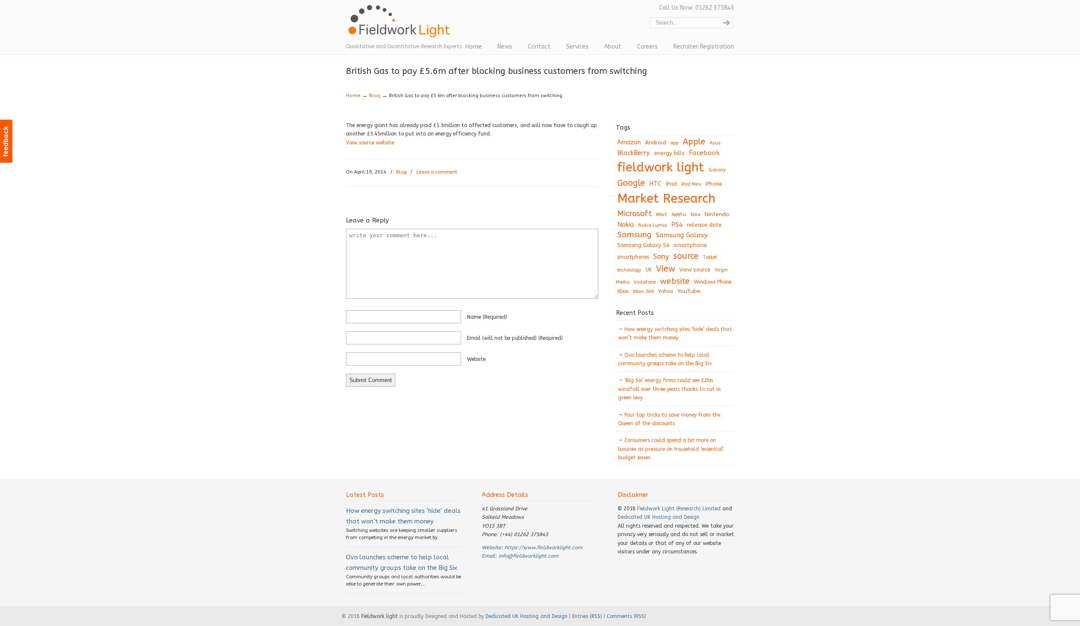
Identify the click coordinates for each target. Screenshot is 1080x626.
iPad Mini (691, 184)
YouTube (688, 291)
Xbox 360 (643, 291)
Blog (374, 95)
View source (694, 269)
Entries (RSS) (587, 616)
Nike (695, 214)
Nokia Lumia (652, 225)
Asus (715, 143)
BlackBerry (633, 153)
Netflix (679, 214)
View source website (370, 143)
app (674, 143)
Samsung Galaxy (681, 235)
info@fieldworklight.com (528, 556)
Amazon (629, 142)
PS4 (677, 224)
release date (704, 224)
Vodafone (645, 282)
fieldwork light (660, 167)
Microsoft (634, 213)
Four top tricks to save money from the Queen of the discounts (669, 419)
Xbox (623, 291)
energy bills (669, 153)
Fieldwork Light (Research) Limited (679, 509)
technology (629, 270)
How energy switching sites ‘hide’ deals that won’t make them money (675, 333)
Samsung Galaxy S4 (643, 245)
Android (655, 142)
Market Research (666, 198)
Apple (694, 141)
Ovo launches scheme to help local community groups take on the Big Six (665, 359)
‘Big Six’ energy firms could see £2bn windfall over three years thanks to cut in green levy (669, 389)
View (665, 268)
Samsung (634, 234)
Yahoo (665, 291)
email (515, 338)
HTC (655, 183)
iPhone (713, 184)
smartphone (690, 245)
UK (648, 270)
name (487, 317)
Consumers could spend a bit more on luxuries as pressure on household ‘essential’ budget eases (671, 449)
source (686, 256)
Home (353, 95)
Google (631, 183)
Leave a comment (436, 172)
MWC (661, 214)
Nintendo (717, 214)
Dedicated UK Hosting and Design (658, 517)
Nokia (625, 224)
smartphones (633, 257)
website (476, 359)
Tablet (710, 257)
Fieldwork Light (401, 25)
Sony (661, 256)
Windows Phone (713, 282)
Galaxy (717, 170)
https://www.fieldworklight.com (543, 547)
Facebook (704, 153)
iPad (671, 184)
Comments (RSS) (626, 616)
